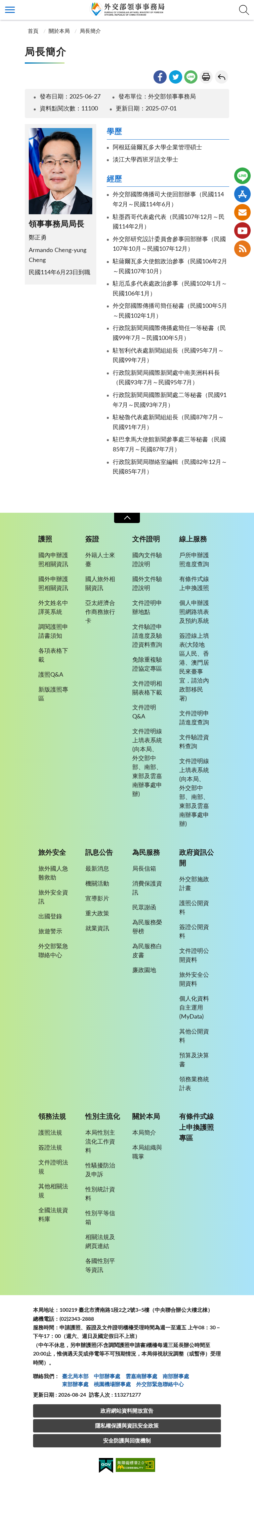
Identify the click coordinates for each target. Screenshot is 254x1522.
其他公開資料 (194, 1036)
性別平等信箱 (100, 1218)
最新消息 (97, 869)
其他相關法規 (53, 1191)
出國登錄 (50, 917)
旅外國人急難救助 (53, 873)
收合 (127, 518)
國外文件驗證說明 (147, 583)
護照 (45, 539)
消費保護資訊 (147, 888)
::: (4, 5)
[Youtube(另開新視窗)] (242, 230)
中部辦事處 (107, 1376)
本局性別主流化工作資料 (100, 1142)
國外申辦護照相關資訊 (53, 583)
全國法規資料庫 (53, 1215)
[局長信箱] (242, 212)
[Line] (242, 175)
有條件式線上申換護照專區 (196, 1127)
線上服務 (193, 539)
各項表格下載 (53, 655)
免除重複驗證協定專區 (147, 664)
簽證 (92, 539)
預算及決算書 (194, 1060)
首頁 (32, 31)
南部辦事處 (176, 1376)
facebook (160, 77)
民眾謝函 (144, 908)
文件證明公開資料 (194, 955)
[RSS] (242, 248)
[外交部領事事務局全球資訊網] (127, 9)
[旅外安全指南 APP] (242, 194)
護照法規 (50, 1133)
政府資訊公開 (196, 858)
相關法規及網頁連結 (100, 1241)
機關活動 (97, 884)
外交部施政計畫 (194, 884)
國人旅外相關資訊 (100, 583)
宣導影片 (97, 899)
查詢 (244, 10)
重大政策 (97, 914)
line (190, 77)
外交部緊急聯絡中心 (53, 951)
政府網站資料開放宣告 (127, 1411)
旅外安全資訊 (53, 897)
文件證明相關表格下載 (147, 688)
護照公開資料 (194, 907)
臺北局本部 (75, 1376)
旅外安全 (52, 852)
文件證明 (146, 539)
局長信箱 (144, 869)
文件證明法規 (53, 1167)
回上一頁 (221, 77)
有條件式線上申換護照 (194, 583)
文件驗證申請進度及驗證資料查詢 (147, 636)
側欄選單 (10, 10)
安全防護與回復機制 (127, 1440)
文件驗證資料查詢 (194, 742)
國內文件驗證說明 (147, 560)
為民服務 (146, 852)
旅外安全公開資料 (194, 979)
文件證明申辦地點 (147, 607)
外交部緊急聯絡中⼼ (160, 1384)
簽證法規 (50, 1148)
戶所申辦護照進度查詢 (194, 560)
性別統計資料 (100, 1194)
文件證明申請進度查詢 (194, 718)
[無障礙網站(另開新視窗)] (135, 1466)
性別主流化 (102, 1116)
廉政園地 (144, 970)
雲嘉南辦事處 (141, 1376)
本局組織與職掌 (147, 1152)
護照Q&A (50, 675)
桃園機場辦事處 (112, 1384)
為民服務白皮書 (147, 951)
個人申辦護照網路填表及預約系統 (194, 612)
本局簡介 (144, 1133)
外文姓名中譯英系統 (53, 607)
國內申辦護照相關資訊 (53, 560)
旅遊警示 (50, 932)
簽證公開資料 (194, 931)
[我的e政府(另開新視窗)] (106, 1466)
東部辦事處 (75, 1384)
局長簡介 (90, 31)
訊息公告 (99, 852)
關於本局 (59, 31)
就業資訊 (97, 929)
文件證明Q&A (144, 712)
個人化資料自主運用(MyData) (194, 1008)
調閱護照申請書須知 (53, 631)
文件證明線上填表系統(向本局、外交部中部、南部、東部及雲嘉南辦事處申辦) (147, 763)
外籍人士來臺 (100, 560)
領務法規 (52, 1116)
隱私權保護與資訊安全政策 (127, 1425)
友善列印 (206, 77)
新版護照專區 (53, 694)
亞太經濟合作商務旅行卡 (100, 612)
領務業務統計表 (194, 1084)
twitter (175, 77)
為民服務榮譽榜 (147, 927)
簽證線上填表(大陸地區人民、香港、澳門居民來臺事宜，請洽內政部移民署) (194, 667)
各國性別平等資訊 (100, 1265)
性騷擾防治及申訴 (100, 1170)
